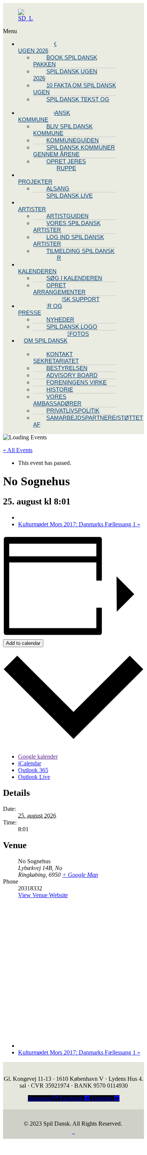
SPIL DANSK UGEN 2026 (37, 47)
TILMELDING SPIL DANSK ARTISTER (74, 254)
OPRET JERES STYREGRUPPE (59, 164)
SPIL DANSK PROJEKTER (37, 178)
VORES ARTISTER (32, 205)
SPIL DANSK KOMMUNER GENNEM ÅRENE (74, 150)
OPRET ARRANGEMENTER (59, 288)
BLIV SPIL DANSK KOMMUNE (44, 116)
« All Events (17, 450)
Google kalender (38, 756)
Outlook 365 (33, 770)
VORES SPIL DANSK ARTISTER (67, 226)
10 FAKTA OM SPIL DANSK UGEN (74, 88)
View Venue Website (43, 895)
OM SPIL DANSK (45, 340)
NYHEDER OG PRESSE (40, 309)
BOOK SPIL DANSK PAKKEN (65, 60)
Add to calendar (23, 643)
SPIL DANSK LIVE (69, 195)
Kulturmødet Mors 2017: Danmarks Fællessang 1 (79, 524)
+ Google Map (80, 875)
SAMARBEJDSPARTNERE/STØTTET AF (88, 421)
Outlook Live (34, 777)
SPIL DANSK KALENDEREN (37, 267)
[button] (36, 31)
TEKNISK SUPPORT (73, 299)
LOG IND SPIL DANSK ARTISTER (68, 240)
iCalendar (29, 763)
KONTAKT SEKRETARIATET (56, 357)
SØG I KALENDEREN (74, 278)
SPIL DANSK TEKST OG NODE (71, 102)
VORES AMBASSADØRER (57, 400)
